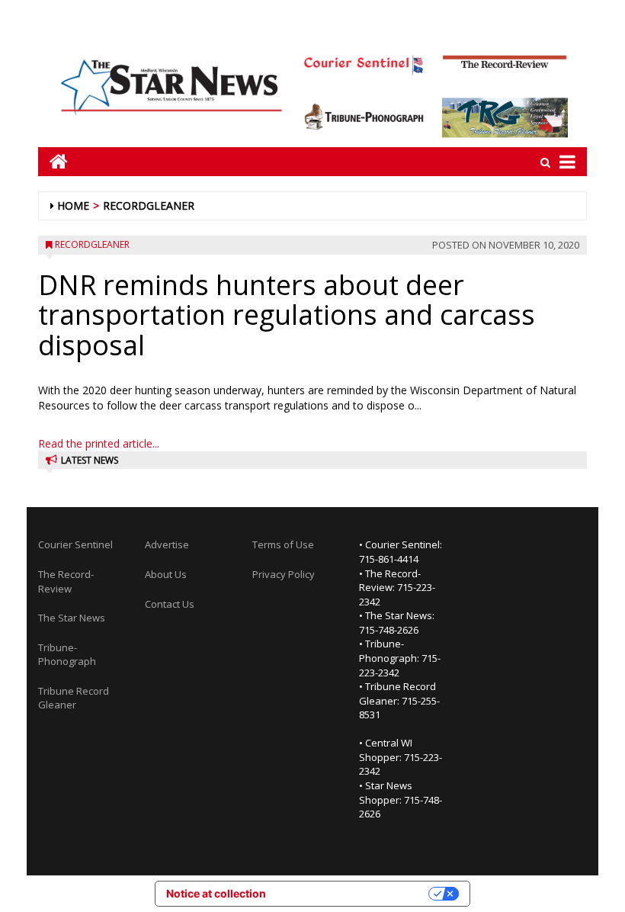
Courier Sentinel (75, 544)
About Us (166, 574)
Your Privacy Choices (353, 893)
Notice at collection (216, 893)
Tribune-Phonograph (67, 655)
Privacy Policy (283, 574)
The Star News (71, 618)
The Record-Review (66, 581)
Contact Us (169, 604)
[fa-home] (53, 161)
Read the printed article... (98, 443)
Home (73, 205)
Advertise (167, 544)
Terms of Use (283, 544)
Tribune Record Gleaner (73, 698)
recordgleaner (148, 205)
